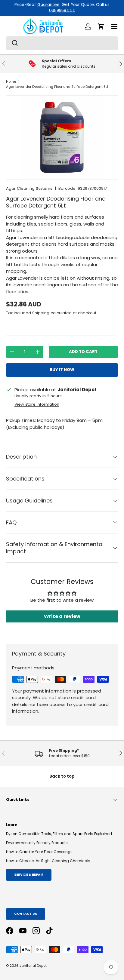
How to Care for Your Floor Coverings (39, 851)
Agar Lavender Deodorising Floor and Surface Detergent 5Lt (57, 86)
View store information (36, 404)
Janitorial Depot (33, 965)
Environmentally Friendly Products (37, 842)
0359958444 (62, 11)
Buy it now (62, 370)
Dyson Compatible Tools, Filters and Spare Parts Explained (59, 833)
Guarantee (48, 5)
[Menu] (114, 26)
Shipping (40, 313)
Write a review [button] (62, 616)
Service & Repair (28, 874)
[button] (101, 26)
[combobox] (62, 43)
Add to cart (83, 352)
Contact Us (25, 913)
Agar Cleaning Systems (29, 188)
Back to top (62, 776)
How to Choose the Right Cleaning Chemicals (48, 860)
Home (11, 81)
